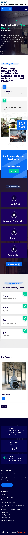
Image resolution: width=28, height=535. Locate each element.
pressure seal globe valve (8, 502)
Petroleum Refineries (14, 204)
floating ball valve (5, 517)
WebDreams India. (21, 532)
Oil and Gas (14, 238)
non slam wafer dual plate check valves (11, 509)
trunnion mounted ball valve (8, 520)
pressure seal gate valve (7, 497)
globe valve (4, 500)
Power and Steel (14, 255)
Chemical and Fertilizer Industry (14, 221)
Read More (6, 485)
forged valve (4, 512)
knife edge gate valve (6, 515)
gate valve (3, 494)
